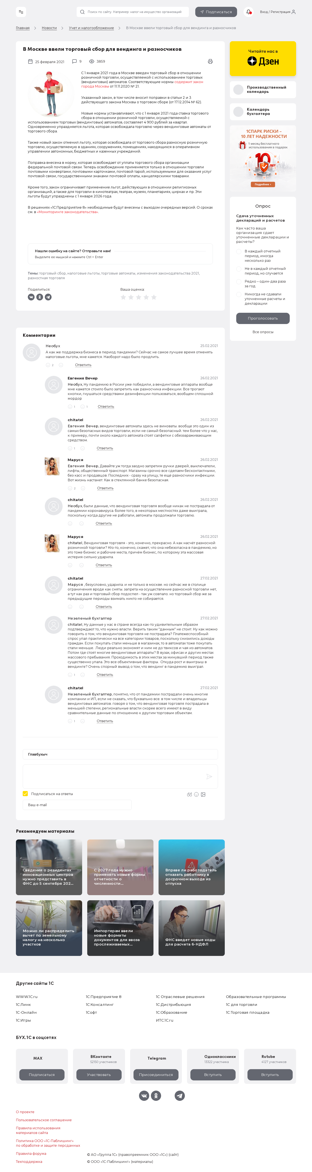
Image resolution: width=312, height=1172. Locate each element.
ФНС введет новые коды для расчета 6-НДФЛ (190, 942)
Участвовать (99, 1075)
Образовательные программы (256, 997)
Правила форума (31, 1154)
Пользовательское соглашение (44, 1120)
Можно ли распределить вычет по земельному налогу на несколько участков (48, 937)
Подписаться (219, 12)
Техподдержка (29, 1162)
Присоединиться (156, 1075)
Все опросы (263, 332)
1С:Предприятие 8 (103, 997)
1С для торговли (241, 1004)
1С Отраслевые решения (180, 997)
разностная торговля (46, 278)
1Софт (91, 1012)
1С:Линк (23, 1004)
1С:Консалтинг (100, 1004)
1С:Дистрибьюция (173, 1004)
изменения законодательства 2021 (168, 273)
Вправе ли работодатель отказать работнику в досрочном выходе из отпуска (191, 877)
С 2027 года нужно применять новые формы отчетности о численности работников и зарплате (119, 879)
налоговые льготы (83, 273)
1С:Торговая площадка (248, 1012)
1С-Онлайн (26, 1012)
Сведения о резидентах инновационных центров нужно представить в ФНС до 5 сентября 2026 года (48, 879)
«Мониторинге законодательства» (67, 212)
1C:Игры (23, 1020)
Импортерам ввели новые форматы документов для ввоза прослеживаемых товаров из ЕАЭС (117, 940)
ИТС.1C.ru (164, 1020)
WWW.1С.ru (27, 997)
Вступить (213, 1075)
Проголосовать (263, 318)
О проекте (25, 1112)
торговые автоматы (118, 273)
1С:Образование (171, 1012)
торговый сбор (52, 273)
